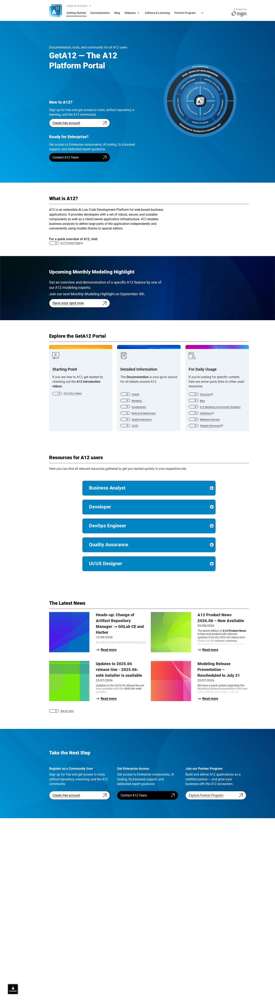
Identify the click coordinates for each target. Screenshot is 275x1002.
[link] (76, 12)
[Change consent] (13, 989)
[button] (149, 488)
